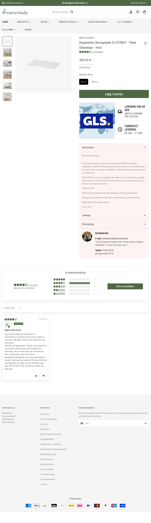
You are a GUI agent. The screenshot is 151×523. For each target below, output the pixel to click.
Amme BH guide (46, 464)
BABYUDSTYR (22, 22)
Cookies (43, 484)
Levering (43, 424)
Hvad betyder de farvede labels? (53, 449)
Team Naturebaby (47, 474)
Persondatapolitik (47, 479)
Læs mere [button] (9, 368)
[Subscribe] (145, 423)
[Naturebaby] (15, 12)
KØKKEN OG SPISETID (67, 22)
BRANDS (28, 29)
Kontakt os (44, 414)
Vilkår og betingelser (48, 419)
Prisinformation (84, 67)
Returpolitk (44, 429)
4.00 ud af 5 (33, 285)
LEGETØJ (43, 22)
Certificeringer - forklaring (50, 444)
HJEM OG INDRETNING (97, 22)
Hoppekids (90, 37)
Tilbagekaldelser (47, 439)
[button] (144, 12)
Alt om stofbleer (46, 469)
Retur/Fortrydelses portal (50, 434)
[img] (11, 319)
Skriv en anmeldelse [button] (125, 286)
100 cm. (94, 81)
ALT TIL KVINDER (124, 22)
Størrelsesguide (47, 459)
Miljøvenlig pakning (48, 454)
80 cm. (84, 81)
